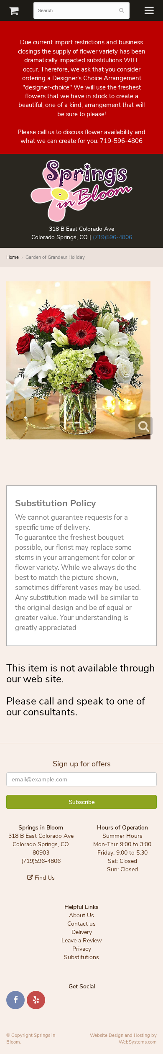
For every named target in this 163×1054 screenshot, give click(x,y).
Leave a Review (81, 940)
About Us (81, 915)
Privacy (81, 949)
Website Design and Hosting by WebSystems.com (123, 1038)
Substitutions (81, 957)
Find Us (44, 878)
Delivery (81, 932)
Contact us (81, 924)
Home (12, 257)
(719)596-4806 (112, 237)
